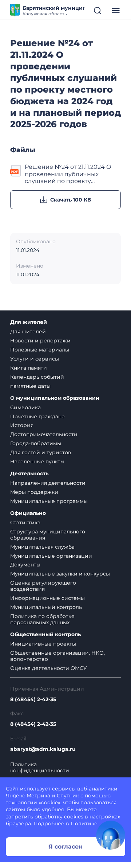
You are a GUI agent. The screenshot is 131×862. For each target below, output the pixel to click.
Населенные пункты (37, 461)
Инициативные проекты (43, 644)
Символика (25, 407)
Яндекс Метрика (28, 795)
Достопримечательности (44, 434)
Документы (25, 564)
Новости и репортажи (40, 340)
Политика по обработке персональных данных (42, 619)
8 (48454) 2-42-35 (33, 699)
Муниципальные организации (51, 556)
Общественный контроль (45, 634)
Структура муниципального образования (47, 534)
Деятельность (29, 474)
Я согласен (65, 846)
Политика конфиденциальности (39, 767)
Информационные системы (47, 598)
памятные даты (30, 386)
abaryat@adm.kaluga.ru (43, 749)
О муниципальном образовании (54, 398)
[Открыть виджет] (110, 835)
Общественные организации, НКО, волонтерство (57, 656)
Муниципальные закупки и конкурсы (60, 573)
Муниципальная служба (42, 547)
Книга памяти (28, 368)
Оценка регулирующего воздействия (43, 586)
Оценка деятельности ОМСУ (48, 668)
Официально (28, 513)
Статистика (25, 522)
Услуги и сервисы (34, 358)
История (21, 425)
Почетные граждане (37, 416)
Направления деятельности (48, 483)
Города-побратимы (35, 443)
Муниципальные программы (49, 501)
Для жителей (28, 322)
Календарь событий (37, 377)
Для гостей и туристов (40, 452)
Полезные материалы (39, 349)
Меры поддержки (34, 492)
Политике (84, 823)
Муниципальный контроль (46, 607)
